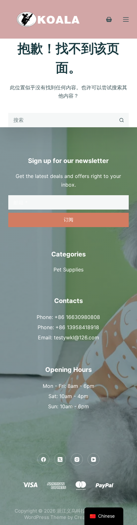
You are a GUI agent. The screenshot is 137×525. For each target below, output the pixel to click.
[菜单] (126, 19)
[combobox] (62, 120)
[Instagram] (77, 459)
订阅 (68, 220)
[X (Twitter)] (60, 459)
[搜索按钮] (121, 120)
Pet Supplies (68, 269)
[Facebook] (43, 459)
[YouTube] (94, 459)
